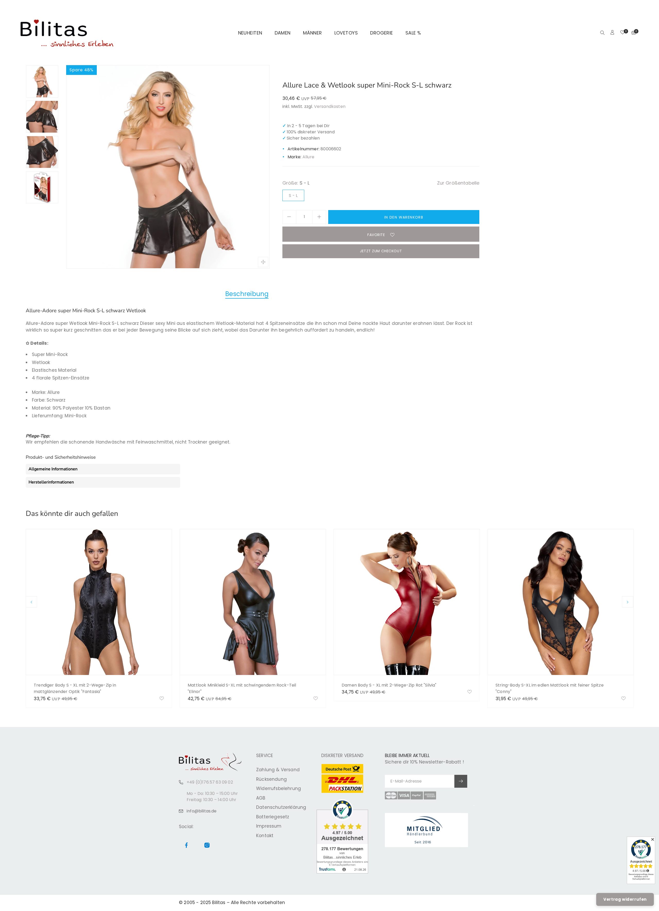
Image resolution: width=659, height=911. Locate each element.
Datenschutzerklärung (281, 807)
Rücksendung (271, 779)
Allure (308, 157)
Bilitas (218, 902)
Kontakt (264, 835)
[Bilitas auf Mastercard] (391, 795)
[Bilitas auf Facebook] (624, 7)
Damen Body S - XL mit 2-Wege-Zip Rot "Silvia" (389, 685)
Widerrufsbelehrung (278, 788)
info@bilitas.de (202, 811)
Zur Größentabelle (458, 183)
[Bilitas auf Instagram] (630, 7)
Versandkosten (329, 106)
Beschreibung (246, 294)
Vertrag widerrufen (625, 899)
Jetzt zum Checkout (381, 251)
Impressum (269, 826)
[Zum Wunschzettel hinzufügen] (162, 699)
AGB (260, 798)
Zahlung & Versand (278, 770)
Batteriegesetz (272, 817)
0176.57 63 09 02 (90, 6)
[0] (622, 33)
